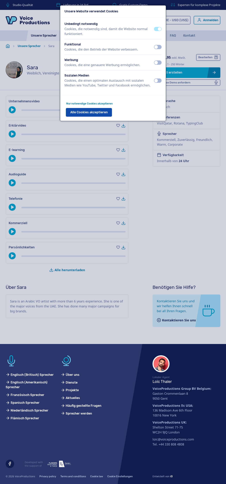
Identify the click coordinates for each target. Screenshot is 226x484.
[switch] (158, 29)
